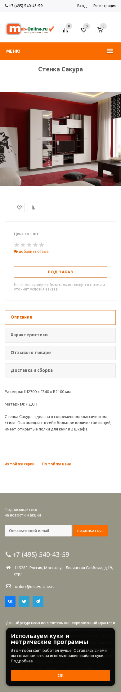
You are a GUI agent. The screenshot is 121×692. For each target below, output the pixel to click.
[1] (17, 245)
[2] (23, 245)
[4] (36, 245)
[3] (29, 245)
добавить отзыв (33, 251)
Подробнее (22, 661)
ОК (61, 675)
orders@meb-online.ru (35, 586)
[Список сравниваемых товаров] (66, 32)
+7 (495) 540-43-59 (25, 5)
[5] (42, 245)
